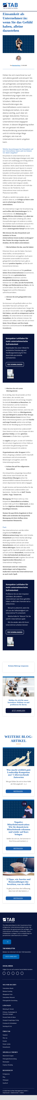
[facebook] (4, 973)
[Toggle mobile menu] (33, 6)
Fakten (22, 1093)
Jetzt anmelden (18, 710)
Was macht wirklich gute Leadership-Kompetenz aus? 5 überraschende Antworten (19, 773)
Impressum (6, 1093)
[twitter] (13, 973)
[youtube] (18, 973)
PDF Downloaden (14, 364)
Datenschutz (14, 1093)
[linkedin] (9, 973)
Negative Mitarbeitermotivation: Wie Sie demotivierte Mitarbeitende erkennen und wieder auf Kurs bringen (18, 828)
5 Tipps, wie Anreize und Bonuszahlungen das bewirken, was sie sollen (18, 881)
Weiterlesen (18, 791)
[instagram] (23, 973)
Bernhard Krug (16, 65)
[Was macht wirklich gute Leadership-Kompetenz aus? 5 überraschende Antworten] (18, 756)
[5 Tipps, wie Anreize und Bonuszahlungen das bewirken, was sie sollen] (18, 866)
